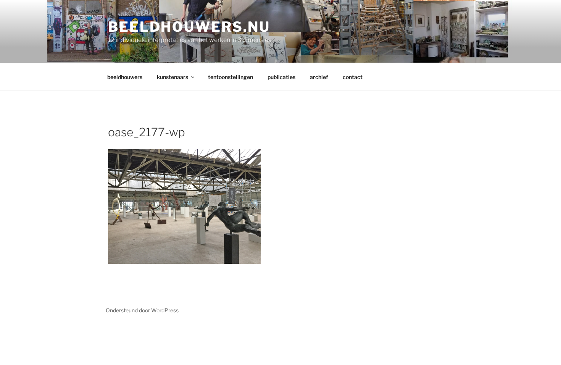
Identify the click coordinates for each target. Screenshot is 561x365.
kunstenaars (172, 77)
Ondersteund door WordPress (142, 310)
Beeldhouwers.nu (189, 26)
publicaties (281, 77)
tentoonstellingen (230, 77)
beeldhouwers (124, 77)
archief (319, 77)
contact (353, 77)
